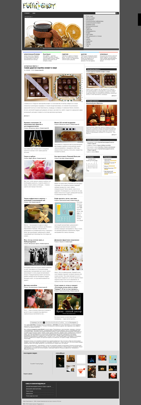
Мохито (106, 166)
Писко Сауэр (29, 391)
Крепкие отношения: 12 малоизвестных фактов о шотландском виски (33, 124)
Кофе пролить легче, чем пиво (66, 198)
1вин (33, 13)
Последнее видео (30, 353)
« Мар (87, 170)
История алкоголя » (93, 101)
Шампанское (29, 393)
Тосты (88, 44)
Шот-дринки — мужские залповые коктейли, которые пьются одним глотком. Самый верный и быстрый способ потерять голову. (51, 58)
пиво (78, 213)
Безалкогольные (92, 26)
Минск (97, 151)
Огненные (104, 54)
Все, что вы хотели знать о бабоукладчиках (34, 241)
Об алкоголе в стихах (94, 36)
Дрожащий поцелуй (109, 162)
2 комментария (68, 241)
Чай (87, 46)
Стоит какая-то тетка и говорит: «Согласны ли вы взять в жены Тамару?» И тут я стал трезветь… (67, 287)
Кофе (88, 33)
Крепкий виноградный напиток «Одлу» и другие (38, 386)
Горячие (65, 54)
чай (81, 207)
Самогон (89, 41)
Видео (88, 28)
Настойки (89, 34)
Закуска (89, 29)
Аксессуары (90, 18)
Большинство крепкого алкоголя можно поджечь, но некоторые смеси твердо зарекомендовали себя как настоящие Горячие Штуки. (108, 58)
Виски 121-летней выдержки (65, 122)
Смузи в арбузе (29, 156)
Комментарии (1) (41, 158)
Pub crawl (89, 16)
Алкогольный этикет (93, 23)
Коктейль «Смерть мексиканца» (106, 147)
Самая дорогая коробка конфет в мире (40, 68)
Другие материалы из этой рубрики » (53, 48)
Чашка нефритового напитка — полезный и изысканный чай (35, 199)
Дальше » (27, 115)
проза (88, 39)
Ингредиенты (91, 31)
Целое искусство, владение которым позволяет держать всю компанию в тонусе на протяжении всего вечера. (31, 57)
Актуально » (29, 16)
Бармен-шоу (90, 24)
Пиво (88, 38)
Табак (88, 43)
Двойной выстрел (109, 168)
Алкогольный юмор (32, 54)
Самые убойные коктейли (104, 145)
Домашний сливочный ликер (33, 388)
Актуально (90, 19)
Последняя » (73, 322)
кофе (80, 206)
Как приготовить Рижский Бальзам (67, 156)
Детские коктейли (30, 285)
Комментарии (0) (39, 70)
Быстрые (46, 54)
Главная (26, 13)
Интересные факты (30, 66)
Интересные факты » (93, 69)
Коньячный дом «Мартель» (94, 103)
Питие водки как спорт (32, 396)
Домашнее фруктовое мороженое (67, 240)
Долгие (83, 54)
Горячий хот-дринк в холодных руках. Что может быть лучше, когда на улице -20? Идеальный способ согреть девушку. (70, 57)
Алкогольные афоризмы (94, 21)
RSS (24, 403)
